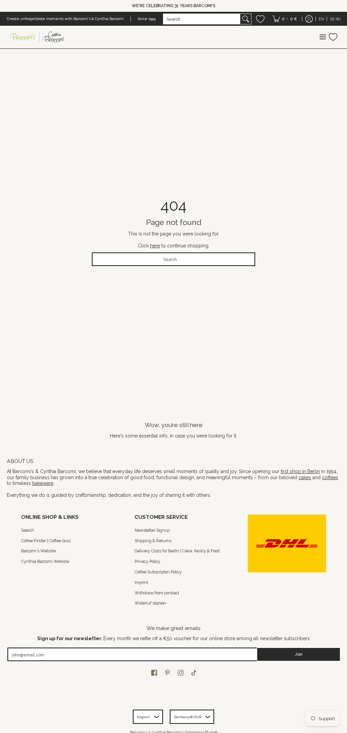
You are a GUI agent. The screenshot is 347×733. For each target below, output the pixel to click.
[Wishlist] (260, 19)
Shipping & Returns (153, 540)
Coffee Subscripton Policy (158, 571)
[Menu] (322, 37)
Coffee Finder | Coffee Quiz (46, 540)
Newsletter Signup (152, 530)
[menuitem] (284, 19)
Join (299, 654)
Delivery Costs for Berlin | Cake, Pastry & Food (177, 550)
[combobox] (201, 19)
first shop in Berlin (300, 471)
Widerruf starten (150, 603)
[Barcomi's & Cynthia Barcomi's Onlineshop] (37, 37)
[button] (154, 672)
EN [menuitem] (321, 19)
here (155, 245)
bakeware (42, 483)
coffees (330, 477)
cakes (305, 477)
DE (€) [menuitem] (335, 19)
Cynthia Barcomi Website (45, 561)
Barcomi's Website (38, 550)
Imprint (141, 582)
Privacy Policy (147, 561)
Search (27, 530)
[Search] (245, 19)
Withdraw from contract (157, 592)
